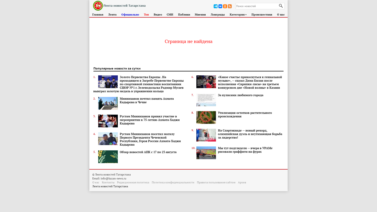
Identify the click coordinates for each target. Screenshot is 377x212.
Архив (242, 182)
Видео (158, 14)
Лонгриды (218, 14)
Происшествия (262, 14)
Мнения (200, 14)
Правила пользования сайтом (216, 182)
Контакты (108, 182)
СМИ (170, 14)
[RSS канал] (230, 6)
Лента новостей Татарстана (110, 186)
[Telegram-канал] (216, 6)
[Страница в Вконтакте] (220, 6)
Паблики (184, 14)
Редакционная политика (133, 182)
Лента (112, 14)
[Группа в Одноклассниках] (225, 6)
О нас (281, 14)
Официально (130, 14)
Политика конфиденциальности (173, 182)
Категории (238, 14)
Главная (97, 14)
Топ (146, 14)
